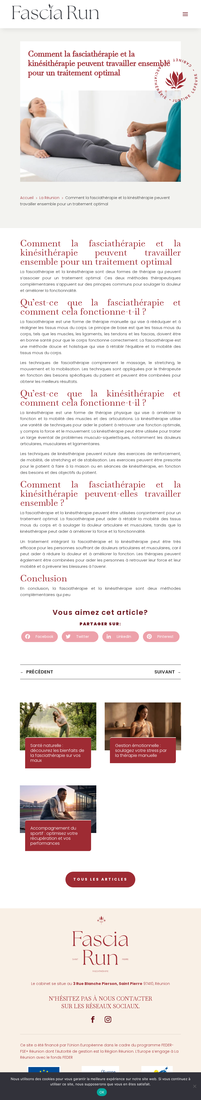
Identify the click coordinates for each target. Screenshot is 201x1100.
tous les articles (100, 879)
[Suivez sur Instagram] (108, 1019)
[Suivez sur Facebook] (92, 1019)
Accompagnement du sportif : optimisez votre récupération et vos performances (54, 835)
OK (101, 1092)
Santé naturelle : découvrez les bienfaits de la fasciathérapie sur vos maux (57, 753)
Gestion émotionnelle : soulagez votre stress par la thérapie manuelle (141, 750)
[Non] (194, 1086)
